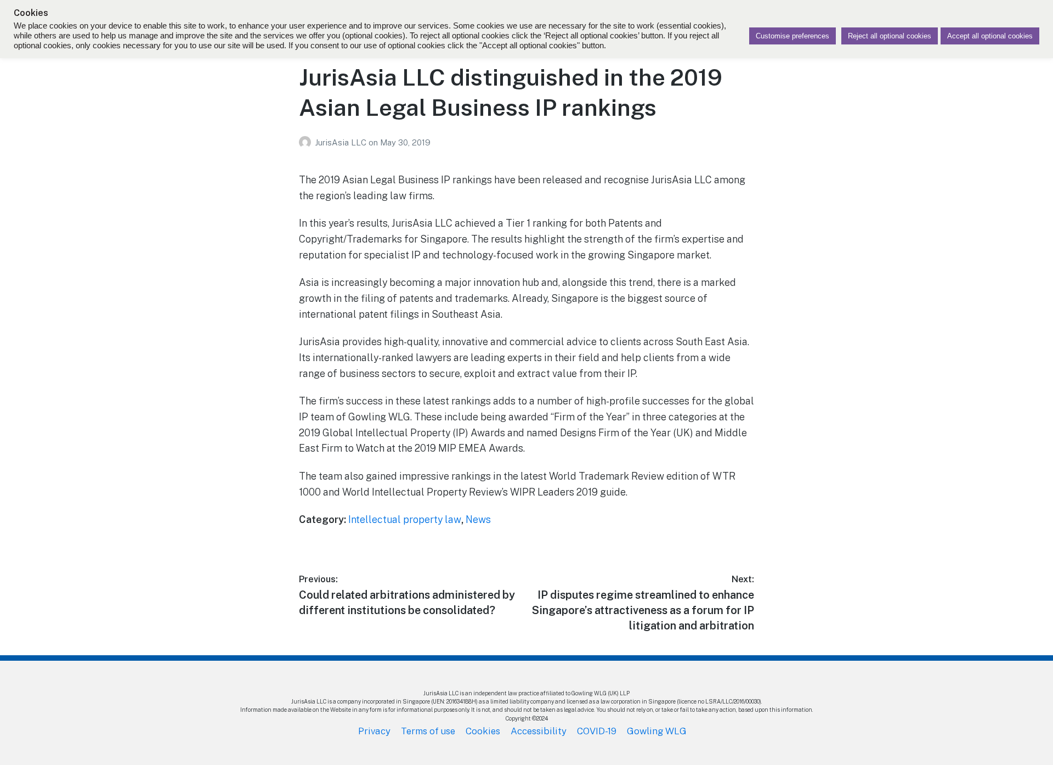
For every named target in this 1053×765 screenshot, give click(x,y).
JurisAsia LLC (342, 142)
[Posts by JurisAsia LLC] (307, 142)
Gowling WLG (657, 730)
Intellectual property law (404, 519)
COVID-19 (596, 730)
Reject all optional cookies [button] (889, 36)
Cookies (483, 730)
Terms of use (428, 730)
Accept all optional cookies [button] (990, 36)
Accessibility (539, 730)
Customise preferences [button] (792, 36)
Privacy (374, 730)
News (478, 519)
